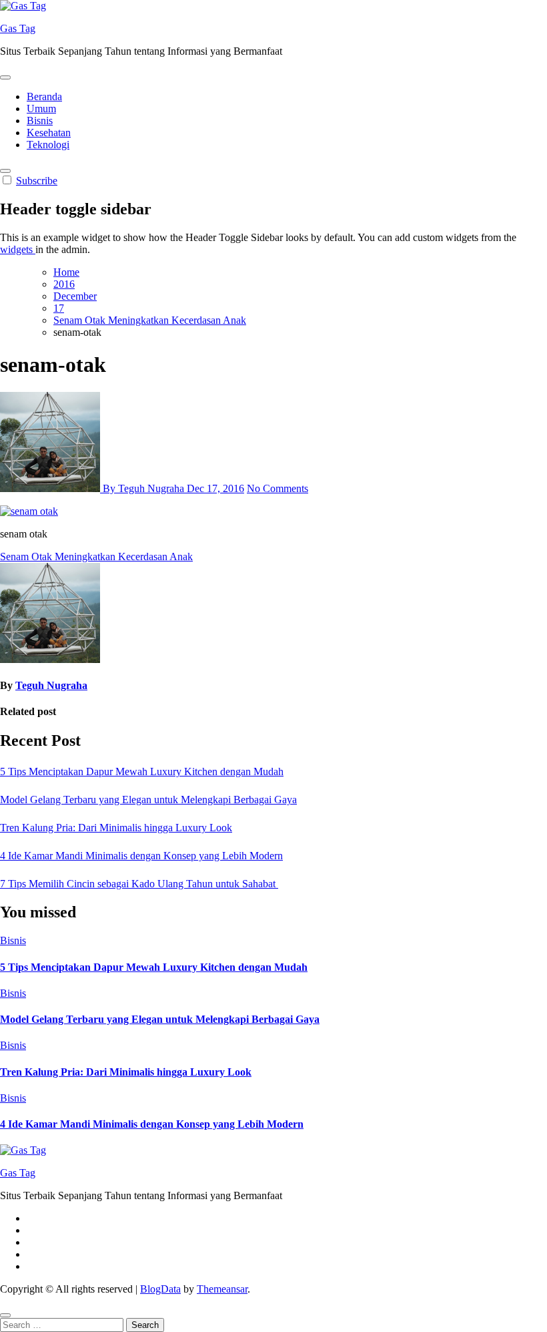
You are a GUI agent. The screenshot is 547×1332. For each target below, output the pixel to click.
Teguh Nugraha (51, 685)
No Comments (277, 488)
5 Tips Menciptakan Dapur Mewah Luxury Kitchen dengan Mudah (142, 771)
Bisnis (40, 120)
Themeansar (222, 1289)
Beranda (44, 96)
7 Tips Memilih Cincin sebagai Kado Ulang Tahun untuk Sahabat (139, 883)
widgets (17, 249)
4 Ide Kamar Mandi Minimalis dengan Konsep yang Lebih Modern (141, 855)
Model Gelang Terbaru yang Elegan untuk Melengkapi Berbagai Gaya (148, 799)
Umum (41, 108)
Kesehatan (49, 132)
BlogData (160, 1289)
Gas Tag (17, 28)
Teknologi (48, 144)
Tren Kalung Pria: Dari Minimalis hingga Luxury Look (116, 827)
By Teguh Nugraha (143, 488)
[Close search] (5, 1315)
